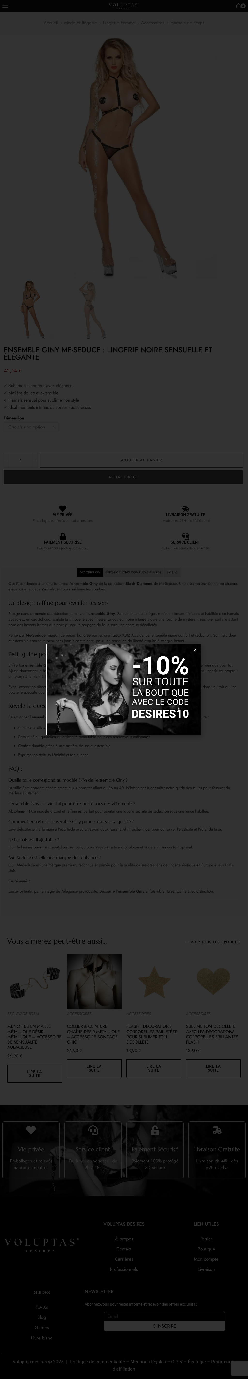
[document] (124, 689)
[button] (195, 650)
